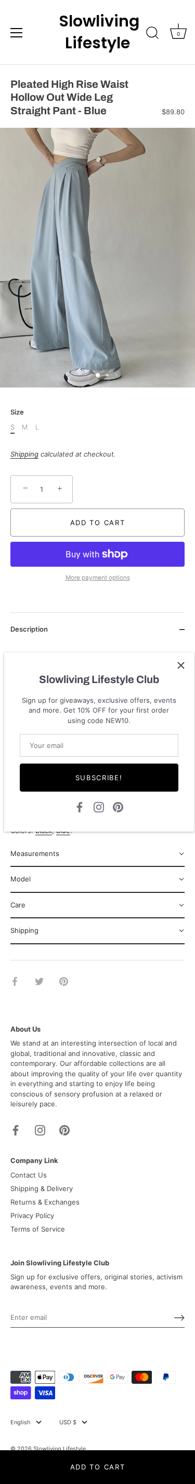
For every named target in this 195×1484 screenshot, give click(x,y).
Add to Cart (97, 1467)
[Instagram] (99, 807)
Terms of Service (37, 1229)
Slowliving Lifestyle (98, 32)
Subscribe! (99, 777)
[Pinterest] (118, 807)
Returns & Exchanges (45, 1202)
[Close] (181, 665)
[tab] (97, 854)
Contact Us (28, 1175)
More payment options (98, 577)
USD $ (67, 1422)
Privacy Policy (32, 1215)
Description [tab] (29, 629)
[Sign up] (179, 1318)
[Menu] (16, 32)
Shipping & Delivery (41, 1188)
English (20, 1422)
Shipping (24, 454)
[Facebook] (79, 807)
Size (17, 412)
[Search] (152, 34)
